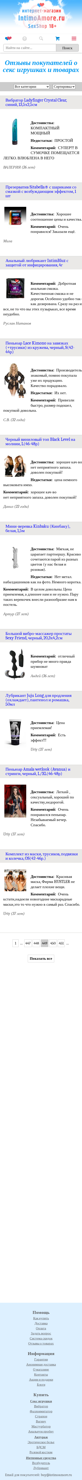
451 (61, 943)
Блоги (41, 1385)
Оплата (41, 1328)
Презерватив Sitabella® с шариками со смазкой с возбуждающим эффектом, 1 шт (40, 191)
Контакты (41, 1374)
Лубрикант (41, 1468)
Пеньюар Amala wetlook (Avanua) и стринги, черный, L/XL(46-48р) (37, 771)
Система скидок (41, 1338)
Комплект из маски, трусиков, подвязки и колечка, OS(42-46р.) (41, 856)
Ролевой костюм (41, 1452)
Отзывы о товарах (41, 1343)
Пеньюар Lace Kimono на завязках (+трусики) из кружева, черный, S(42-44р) (40, 347)
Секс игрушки (41, 1401)
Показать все (41, 958)
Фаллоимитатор (41, 1411)
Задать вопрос (41, 1333)
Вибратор (41, 1406)
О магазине (41, 1369)
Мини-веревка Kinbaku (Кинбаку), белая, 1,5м (37, 528)
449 (44, 943)
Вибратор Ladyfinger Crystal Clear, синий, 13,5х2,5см (36, 102)
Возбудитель (41, 1463)
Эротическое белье (41, 1442)
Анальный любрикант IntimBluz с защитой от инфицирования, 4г (36, 262)
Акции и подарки (41, 1380)
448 (36, 943)
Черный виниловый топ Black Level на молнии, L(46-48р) (40, 441)
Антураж (41, 1437)
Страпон (41, 1416)
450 (53, 943)
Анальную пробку (41, 1431)
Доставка (41, 1323)
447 (28, 943)
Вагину (41, 1421)
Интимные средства (41, 1458)
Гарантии (41, 1359)
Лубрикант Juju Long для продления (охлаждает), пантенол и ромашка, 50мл (38, 700)
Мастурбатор (41, 1426)
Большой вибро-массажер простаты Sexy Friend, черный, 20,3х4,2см (38, 635)
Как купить (41, 1318)
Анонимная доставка (41, 1364)
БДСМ (41, 1447)
